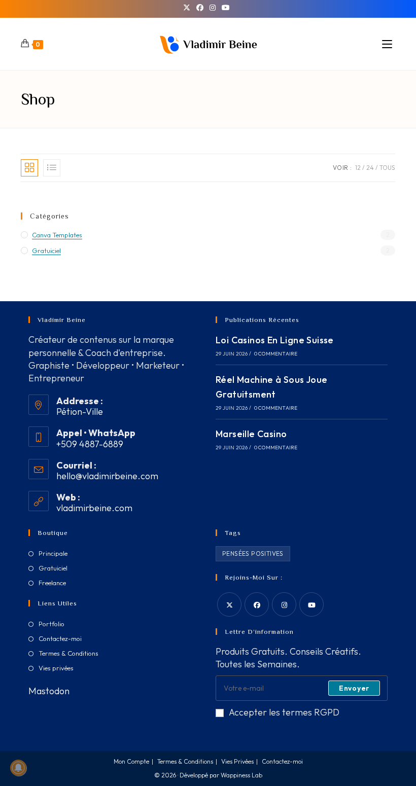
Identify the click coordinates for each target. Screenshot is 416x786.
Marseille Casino (251, 434)
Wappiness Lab (241, 775)
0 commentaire (276, 353)
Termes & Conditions (68, 653)
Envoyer (354, 688)
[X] (188, 7)
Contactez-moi (60, 638)
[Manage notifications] (18, 768)
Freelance (52, 583)
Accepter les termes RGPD (284, 712)
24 (370, 167)
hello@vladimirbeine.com (107, 476)
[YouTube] (226, 7)
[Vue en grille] (29, 167)
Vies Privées (237, 761)
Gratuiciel (46, 250)
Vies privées (56, 668)
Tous (387, 167)
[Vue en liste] (51, 167)
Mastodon (49, 691)
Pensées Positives (253, 553)
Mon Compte (131, 761)
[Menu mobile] (388, 44)
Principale (53, 553)
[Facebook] (199, 7)
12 (358, 167)
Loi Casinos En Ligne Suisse (275, 340)
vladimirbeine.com (94, 508)
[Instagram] (212, 7)
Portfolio (51, 624)
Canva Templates (57, 235)
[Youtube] (311, 604)
